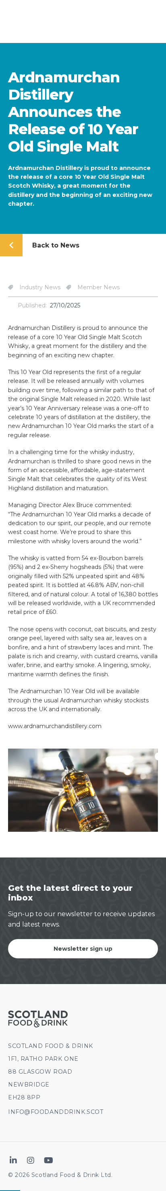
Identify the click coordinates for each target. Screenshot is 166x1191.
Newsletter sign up (83, 948)
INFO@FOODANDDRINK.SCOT (55, 1111)
